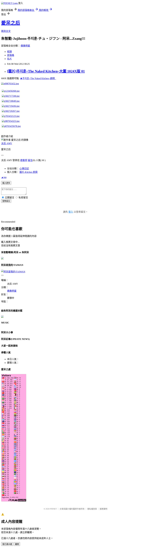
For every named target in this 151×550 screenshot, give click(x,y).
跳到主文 (6, 31)
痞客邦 (23, 160)
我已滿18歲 (7, 544)
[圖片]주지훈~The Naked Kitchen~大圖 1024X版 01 (46, 71)
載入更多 (6, 183)
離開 (17, 544)
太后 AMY (6, 143)
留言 (30, 160)
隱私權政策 (92, 509)
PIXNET (53, 509)
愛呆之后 (10, 23)
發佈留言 (6, 201)
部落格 (10, 55)
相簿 (9, 51)
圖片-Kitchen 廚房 (28, 172)
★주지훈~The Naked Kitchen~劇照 (38, 78)
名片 (9, 58)
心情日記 (24, 168)
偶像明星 (25, 45)
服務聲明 (103, 509)
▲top (3, 177)
